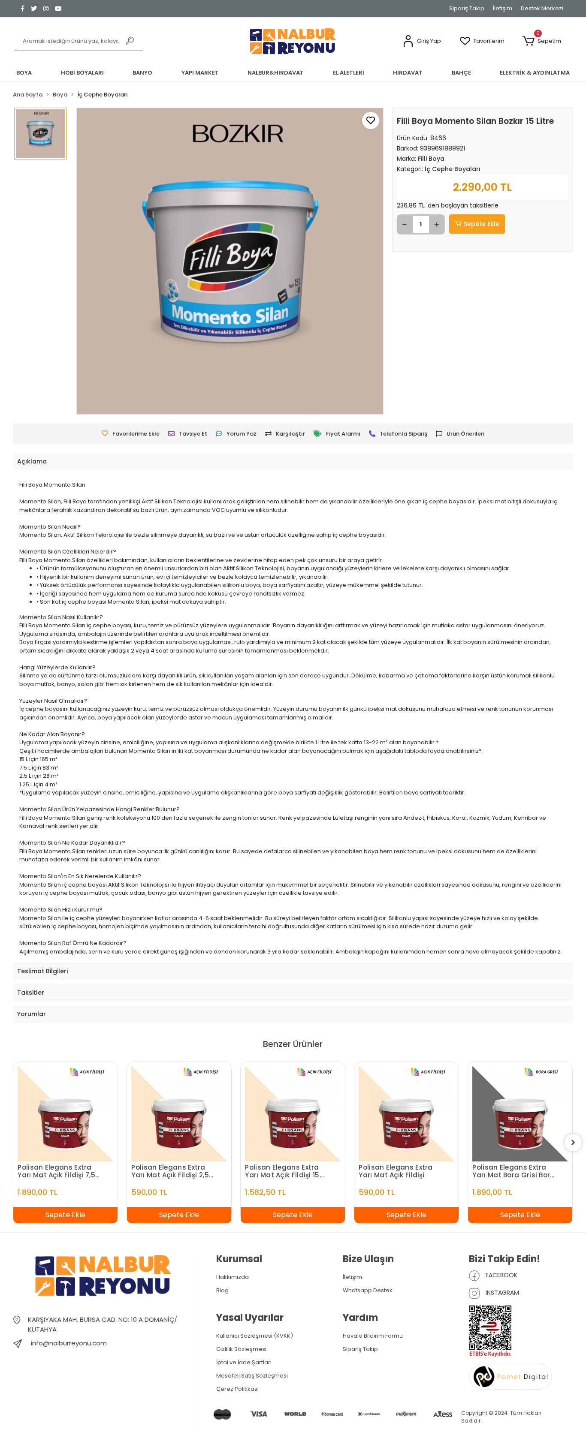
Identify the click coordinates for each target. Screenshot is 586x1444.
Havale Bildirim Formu (373, 1336)
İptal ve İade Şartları (244, 1362)
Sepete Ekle (481, 224)
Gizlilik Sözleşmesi (241, 1349)
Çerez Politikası (237, 1389)
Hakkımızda (232, 1277)
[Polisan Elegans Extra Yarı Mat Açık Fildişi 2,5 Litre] (179, 1113)
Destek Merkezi (542, 8)
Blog (222, 1290)
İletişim (502, 8)
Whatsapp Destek (368, 1290)
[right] (573, 1142)
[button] (422, 41)
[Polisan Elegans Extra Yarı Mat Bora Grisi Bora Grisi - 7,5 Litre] (520, 1113)
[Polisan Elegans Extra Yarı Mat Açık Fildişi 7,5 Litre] (65, 1113)
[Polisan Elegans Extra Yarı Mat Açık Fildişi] (406, 1113)
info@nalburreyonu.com (69, 1343)
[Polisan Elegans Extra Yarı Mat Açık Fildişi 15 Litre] (293, 1113)
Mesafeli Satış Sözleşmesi (252, 1376)
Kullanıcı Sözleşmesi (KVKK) (254, 1336)
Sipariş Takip (466, 8)
